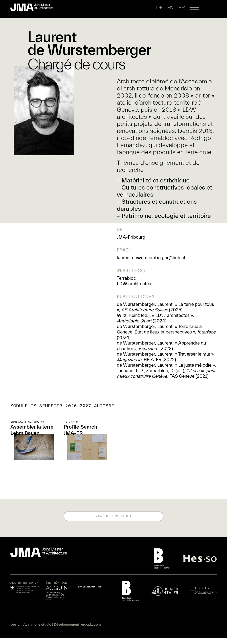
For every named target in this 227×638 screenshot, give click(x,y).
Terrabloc (126, 278)
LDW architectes (134, 283)
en (170, 8)
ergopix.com (91, 625)
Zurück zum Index (113, 516)
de (159, 8)
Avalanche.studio (37, 625)
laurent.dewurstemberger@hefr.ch (151, 257)
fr (181, 8)
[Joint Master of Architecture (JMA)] (33, 7)
